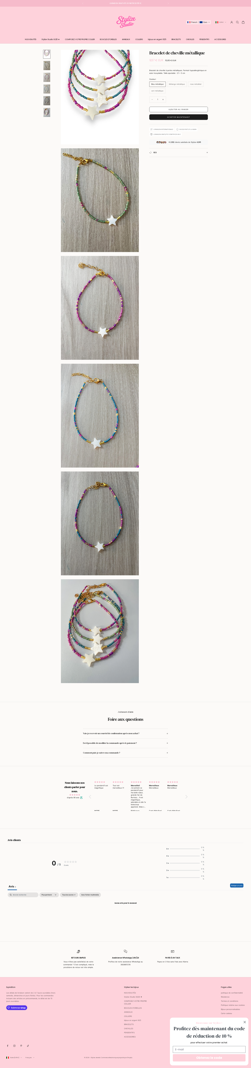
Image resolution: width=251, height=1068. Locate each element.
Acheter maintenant (178, 117)
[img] (74, 794)
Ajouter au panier (179, 109)
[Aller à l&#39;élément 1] (46, 54)
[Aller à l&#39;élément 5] (46, 101)
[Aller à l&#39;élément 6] (46, 112)
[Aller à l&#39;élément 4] (46, 89)
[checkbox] (90, 894)
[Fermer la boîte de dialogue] (244, 1022)
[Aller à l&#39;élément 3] (46, 77)
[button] (198, 22)
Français (28, 1057)
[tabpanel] (125, 912)
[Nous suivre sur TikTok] (28, 1045)
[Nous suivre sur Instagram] (14, 1045)
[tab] (12, 886)
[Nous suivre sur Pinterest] (21, 1045)
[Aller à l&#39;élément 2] (46, 65)
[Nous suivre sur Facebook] (7, 1045)
